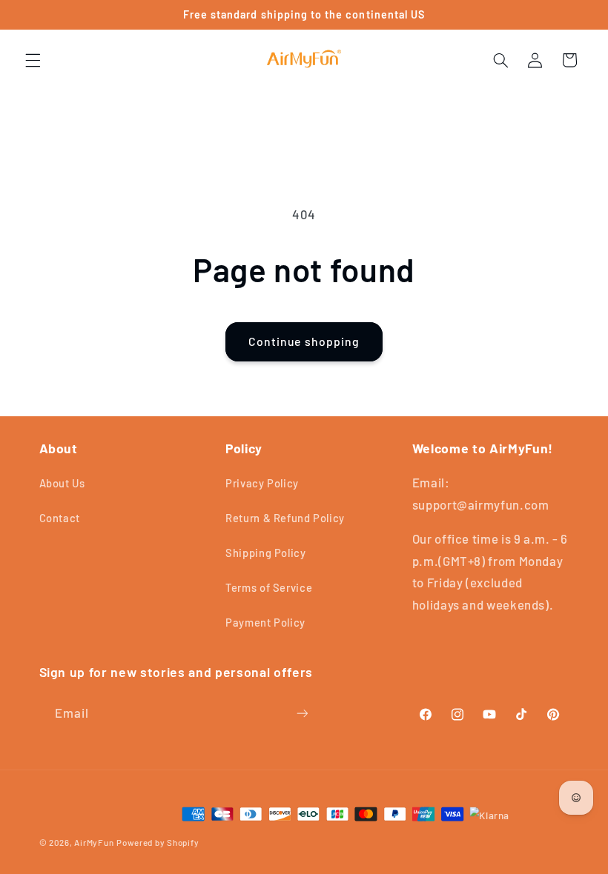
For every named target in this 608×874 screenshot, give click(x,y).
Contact (59, 517)
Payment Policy (265, 622)
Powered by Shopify (157, 842)
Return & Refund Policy (285, 517)
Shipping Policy (265, 552)
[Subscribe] (302, 712)
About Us (62, 483)
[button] (33, 60)
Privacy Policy (262, 483)
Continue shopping (304, 341)
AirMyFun (93, 842)
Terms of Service (268, 587)
